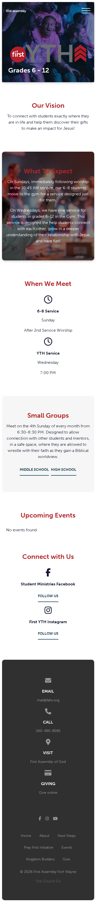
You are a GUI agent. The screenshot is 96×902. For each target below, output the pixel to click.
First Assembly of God (48, 762)
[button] (86, 10)
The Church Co (48, 881)
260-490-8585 (48, 731)
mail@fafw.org (48, 700)
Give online (48, 792)
